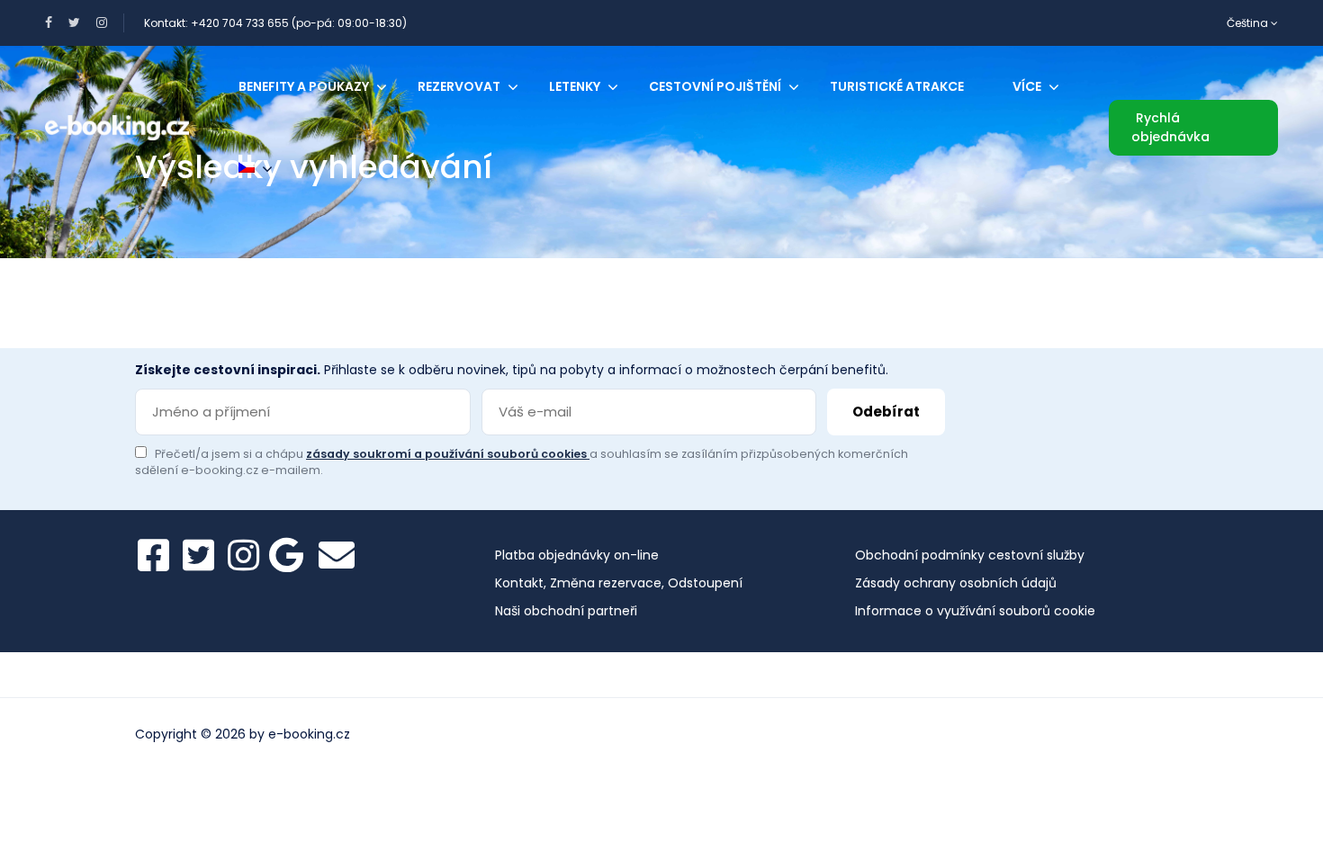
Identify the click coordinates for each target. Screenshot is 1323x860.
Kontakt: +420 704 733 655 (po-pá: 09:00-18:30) (275, 23)
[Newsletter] (337, 555)
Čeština (1249, 23)
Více (1026, 86)
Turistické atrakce (897, 86)
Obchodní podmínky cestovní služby (969, 555)
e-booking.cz (309, 734)
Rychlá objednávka (1170, 127)
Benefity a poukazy (303, 86)
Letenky (574, 86)
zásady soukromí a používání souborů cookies (448, 453)
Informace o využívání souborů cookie (975, 611)
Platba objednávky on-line (577, 555)
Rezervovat (459, 86)
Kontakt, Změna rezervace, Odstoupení (618, 583)
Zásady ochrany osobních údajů (956, 583)
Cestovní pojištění (715, 86)
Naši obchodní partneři (566, 611)
